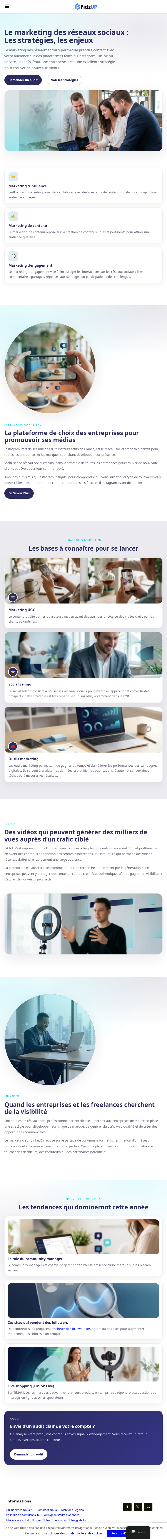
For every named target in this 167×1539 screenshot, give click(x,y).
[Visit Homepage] (87, 7)
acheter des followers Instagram (77, 1329)
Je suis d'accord (124, 1533)
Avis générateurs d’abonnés (61, 1515)
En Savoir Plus (19, 493)
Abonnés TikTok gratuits (70, 1520)
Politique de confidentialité (23, 1515)
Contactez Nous (47, 1510)
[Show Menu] (7, 6)
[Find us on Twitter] (138, 1507)
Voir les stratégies (64, 80)
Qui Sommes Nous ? (19, 1510)
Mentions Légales (72, 1510)
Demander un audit (23, 80)
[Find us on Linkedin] (148, 1507)
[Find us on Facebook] (127, 1507)
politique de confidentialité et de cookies (75, 1533)
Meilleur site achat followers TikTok (28, 1520)
